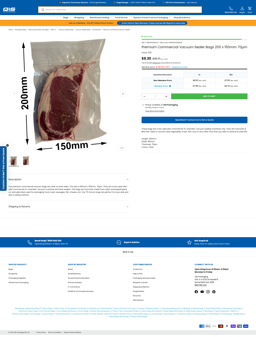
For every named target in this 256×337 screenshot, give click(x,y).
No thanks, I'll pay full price (128, 203)
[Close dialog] (151, 130)
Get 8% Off (128, 194)
